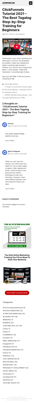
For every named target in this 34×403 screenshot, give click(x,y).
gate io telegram (14, 151)
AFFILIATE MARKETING (11, 311)
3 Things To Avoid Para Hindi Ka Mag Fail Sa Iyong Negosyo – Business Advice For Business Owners (17, 89)
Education (6, 338)
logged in (15, 204)
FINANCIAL (7, 356)
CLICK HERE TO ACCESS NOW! (17, 293)
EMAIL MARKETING (10, 341)
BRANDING (7, 320)
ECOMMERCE (8, 335)
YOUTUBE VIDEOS (11, 84)
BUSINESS (6, 323)
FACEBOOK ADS (8, 347)
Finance (5, 353)
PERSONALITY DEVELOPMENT (14, 368)
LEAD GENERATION (10, 359)
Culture (5, 329)
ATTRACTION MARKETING (12, 314)
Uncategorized (8, 377)
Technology (7, 374)
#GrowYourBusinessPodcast (13, 308)
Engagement (7, 344)
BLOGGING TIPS (8, 317)
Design (5, 332)
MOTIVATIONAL (8, 362)
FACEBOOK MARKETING (11, 350)
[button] (30, 3)
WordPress (7, 380)
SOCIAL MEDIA (8, 371)
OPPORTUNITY (8, 365)
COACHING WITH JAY (11, 326)
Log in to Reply (9, 140)
